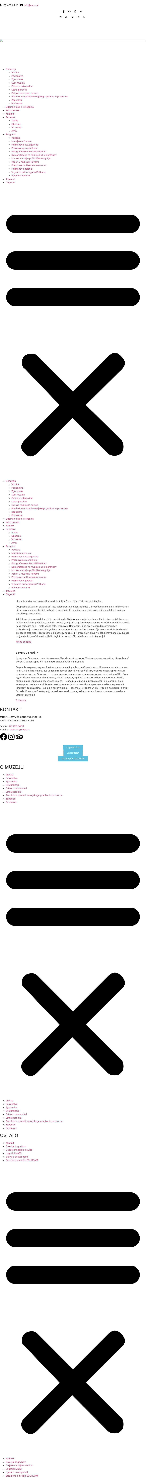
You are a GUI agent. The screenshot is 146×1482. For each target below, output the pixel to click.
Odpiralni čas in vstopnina (20, 106)
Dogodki (10, 182)
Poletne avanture (20, 175)
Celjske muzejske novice (24, 93)
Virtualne (16, 127)
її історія (21, 700)
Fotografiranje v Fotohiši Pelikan (28, 151)
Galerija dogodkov (16, 1146)
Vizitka (15, 72)
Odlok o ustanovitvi (22, 86)
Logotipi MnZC (14, 1153)
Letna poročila (19, 89)
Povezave (16, 103)
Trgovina (10, 179)
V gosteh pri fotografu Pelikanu (28, 172)
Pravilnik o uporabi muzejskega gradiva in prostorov (39, 96)
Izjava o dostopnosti (17, 1156)
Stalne (14, 120)
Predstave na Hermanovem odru (28, 165)
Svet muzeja (18, 82)
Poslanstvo (17, 75)
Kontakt (10, 113)
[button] (73, 331)
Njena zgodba (23, 641)
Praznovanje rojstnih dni (24, 148)
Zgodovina (17, 79)
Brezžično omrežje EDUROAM (22, 1160)
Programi (11, 134)
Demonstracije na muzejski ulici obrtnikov (34, 155)
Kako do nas (12, 110)
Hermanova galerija (21, 168)
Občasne (16, 124)
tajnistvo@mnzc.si (19, 729)
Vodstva (15, 137)
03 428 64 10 (16, 726)
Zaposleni (16, 100)
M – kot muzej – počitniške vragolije (30, 158)
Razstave (11, 117)
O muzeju (11, 69)
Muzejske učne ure (21, 141)
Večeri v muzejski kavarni (25, 161)
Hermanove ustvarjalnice (24, 144)
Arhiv (14, 130)
